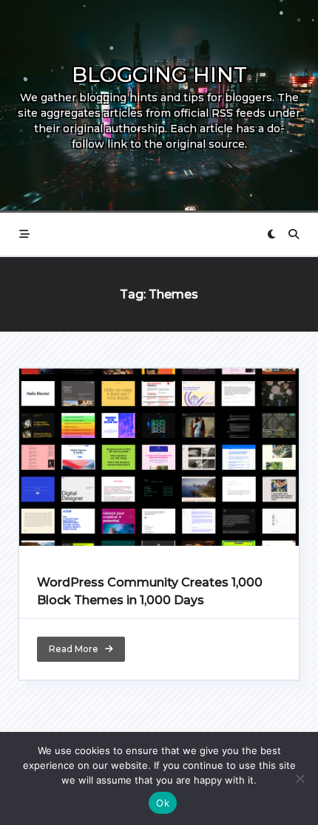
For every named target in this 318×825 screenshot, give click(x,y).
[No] (299, 778)
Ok (162, 803)
